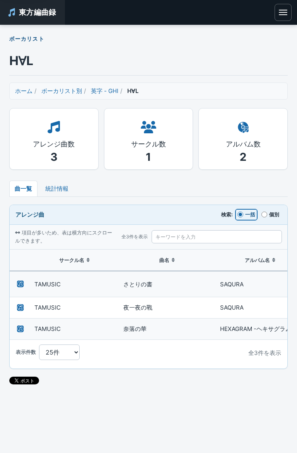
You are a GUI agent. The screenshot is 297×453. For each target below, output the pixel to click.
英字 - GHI (104, 91)
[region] (148, 295)
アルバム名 (257, 260)
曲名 (164, 260)
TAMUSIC (47, 284)
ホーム (23, 91)
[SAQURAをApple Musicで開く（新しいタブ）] (20, 284)
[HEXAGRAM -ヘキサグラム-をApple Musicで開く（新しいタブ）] (20, 329)
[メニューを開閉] (283, 12)
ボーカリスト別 (61, 91)
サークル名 (71, 260)
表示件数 (26, 352)
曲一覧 (23, 188)
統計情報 (56, 188)
